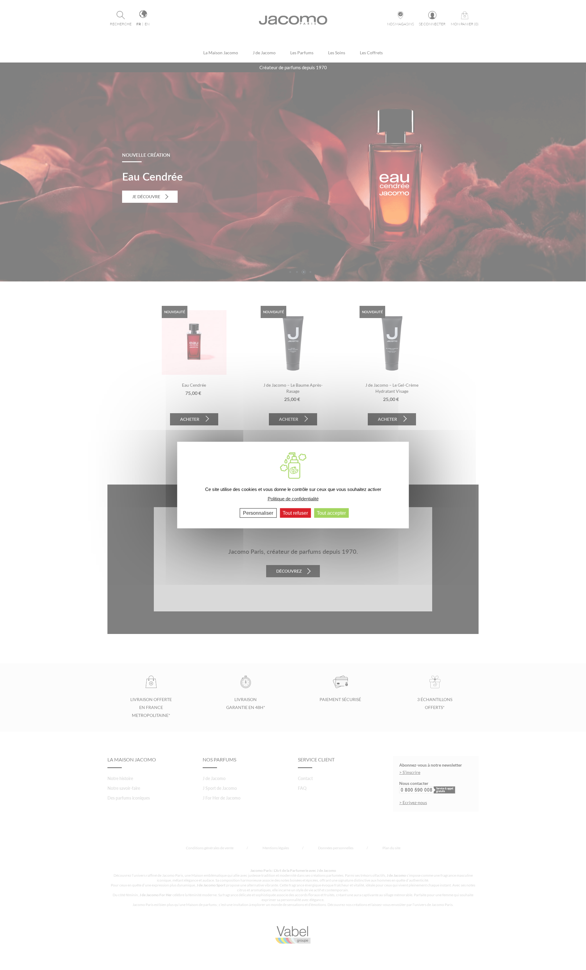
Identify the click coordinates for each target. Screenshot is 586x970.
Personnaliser (258, 513)
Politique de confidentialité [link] (293, 498)
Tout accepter (331, 513)
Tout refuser (295, 513)
